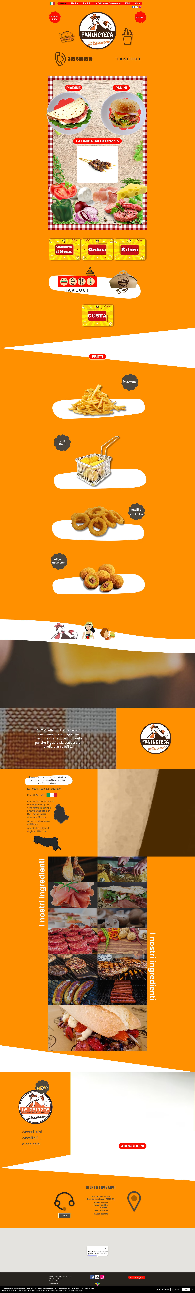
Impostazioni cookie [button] (162, 1290)
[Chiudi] (192, 1289)
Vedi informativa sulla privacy (74, 1290)
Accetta (186, 1290)
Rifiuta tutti (175, 1290)
